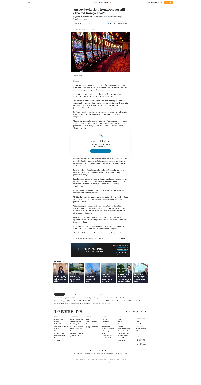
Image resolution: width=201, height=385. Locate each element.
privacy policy (94, 359)
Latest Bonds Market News (61, 304)
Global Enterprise (141, 328)
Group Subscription (123, 331)
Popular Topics (59, 294)
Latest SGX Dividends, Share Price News (134, 301)
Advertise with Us (123, 335)
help (88, 359)
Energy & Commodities (76, 326)
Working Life (57, 340)
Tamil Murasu (118, 353)
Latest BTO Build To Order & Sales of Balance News (87, 301)
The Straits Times (78, 353)
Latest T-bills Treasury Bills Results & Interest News (67, 298)
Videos (120, 321)
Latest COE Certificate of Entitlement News (118, 298)
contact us (82, 359)
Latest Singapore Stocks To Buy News (80, 304)
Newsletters (121, 324)
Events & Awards (123, 338)
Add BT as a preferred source (118, 23)
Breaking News (58, 319)
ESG (55, 338)
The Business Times (90, 353)
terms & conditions (102, 359)
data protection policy (122, 359)
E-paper (120, 319)
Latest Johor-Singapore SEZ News (63, 301)
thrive (137, 321)
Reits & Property (74, 324)
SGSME (137, 331)
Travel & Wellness (107, 335)
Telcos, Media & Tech (76, 328)
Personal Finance (91, 324)
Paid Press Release (123, 333)
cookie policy (112, 359)
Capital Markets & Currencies (75, 336)
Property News (132, 294)
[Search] (31, 2)
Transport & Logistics (76, 331)
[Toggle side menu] (29, 2)
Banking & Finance (75, 321)
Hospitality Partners (107, 338)
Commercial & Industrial (61, 326)
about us (76, 359)
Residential (57, 324)
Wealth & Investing (91, 321)
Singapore (57, 328)
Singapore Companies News (89, 294)
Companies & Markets (76, 319)
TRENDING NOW (59, 261)
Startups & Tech (59, 333)
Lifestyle (104, 319)
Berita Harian (109, 353)
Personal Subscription (124, 328)
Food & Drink (105, 321)
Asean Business (140, 326)
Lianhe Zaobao (101, 353)
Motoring (104, 324)
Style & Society (106, 326)
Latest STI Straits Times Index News (113, 301)
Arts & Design (106, 331)
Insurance (89, 330)
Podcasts (120, 326)
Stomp (126, 353)
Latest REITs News (121, 294)
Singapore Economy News (106, 294)
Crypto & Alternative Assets (92, 326)
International (58, 331)
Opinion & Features (59, 335)
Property (56, 321)
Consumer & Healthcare (77, 333)
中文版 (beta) (121, 340)
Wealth (88, 319)
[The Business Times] (99, 2)
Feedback (124, 238)
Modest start (78, 75)
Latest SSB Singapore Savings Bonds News (94, 298)
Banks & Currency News (73, 294)
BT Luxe (104, 333)
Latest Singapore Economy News (101, 304)
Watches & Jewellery (108, 328)
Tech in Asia (139, 324)
